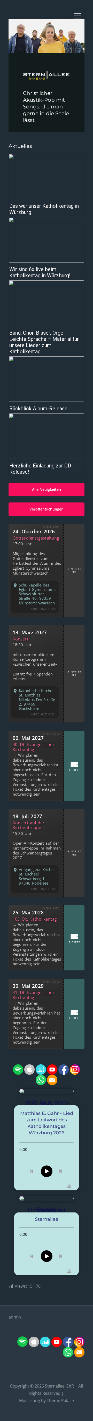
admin (15, 1317)
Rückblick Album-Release (38, 408)
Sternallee (55, 1386)
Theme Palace (60, 1400)
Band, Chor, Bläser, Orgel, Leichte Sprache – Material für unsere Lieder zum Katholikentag (44, 342)
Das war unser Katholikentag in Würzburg (44, 209)
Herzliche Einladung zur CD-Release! (41, 469)
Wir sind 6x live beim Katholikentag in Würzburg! (39, 272)
